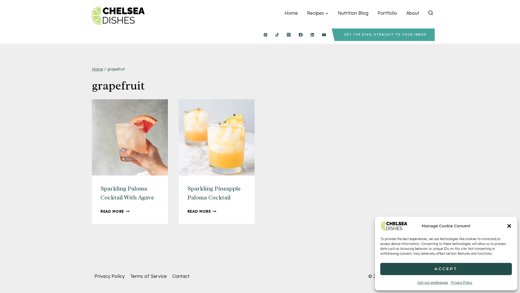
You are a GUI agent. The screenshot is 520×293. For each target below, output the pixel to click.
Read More (115, 211)
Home (291, 13)
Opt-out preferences (432, 283)
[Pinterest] (265, 35)
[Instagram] (289, 35)
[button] (509, 226)
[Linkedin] (312, 35)
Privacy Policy (461, 283)
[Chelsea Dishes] (118, 15)
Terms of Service (148, 276)
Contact (181, 276)
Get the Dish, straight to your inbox (385, 34)
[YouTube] (324, 35)
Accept (446, 268)
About (412, 13)
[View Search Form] (431, 13)
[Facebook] (300, 35)
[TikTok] (277, 35)
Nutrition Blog (353, 13)
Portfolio (387, 13)
